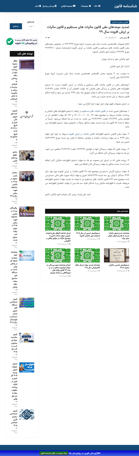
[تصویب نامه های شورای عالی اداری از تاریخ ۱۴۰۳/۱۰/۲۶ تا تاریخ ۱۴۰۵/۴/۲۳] (26, 114)
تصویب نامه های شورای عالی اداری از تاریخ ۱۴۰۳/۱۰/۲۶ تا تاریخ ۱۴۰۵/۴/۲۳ (13, 125)
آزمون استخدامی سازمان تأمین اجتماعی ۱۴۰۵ (13, 418)
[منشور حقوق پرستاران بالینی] (26, 155)
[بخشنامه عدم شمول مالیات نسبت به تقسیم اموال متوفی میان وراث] (116, 223)
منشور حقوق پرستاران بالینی (14, 156)
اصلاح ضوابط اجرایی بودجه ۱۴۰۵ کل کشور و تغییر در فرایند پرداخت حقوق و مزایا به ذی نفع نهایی (14, 381)
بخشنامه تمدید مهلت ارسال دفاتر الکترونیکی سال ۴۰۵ (87, 266)
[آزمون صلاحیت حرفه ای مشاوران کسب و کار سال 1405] (26, 338)
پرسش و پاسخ (49, 6)
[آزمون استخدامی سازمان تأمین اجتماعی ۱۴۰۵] (26, 414)
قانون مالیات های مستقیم (93, 111)
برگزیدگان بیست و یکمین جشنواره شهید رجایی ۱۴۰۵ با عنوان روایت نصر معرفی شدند (13, 224)
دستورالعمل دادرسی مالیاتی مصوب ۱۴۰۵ (119, 266)
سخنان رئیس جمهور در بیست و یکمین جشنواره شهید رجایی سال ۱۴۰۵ (13, 184)
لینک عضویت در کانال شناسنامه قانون (54, 453)
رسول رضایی (123, 37)
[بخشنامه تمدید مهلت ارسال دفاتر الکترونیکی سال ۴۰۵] (87, 255)
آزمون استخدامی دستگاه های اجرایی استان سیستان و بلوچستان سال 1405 (13, 311)
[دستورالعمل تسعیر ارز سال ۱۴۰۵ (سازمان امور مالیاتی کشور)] (87, 223)
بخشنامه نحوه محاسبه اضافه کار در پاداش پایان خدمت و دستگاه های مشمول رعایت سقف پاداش (13, 270)
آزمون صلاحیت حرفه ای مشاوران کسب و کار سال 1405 (14, 343)
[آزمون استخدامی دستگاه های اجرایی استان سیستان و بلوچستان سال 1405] (26, 303)
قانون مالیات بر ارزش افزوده (81, 134)
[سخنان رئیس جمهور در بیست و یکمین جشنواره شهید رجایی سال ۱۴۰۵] (26, 176)
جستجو (30, 22)
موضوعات (85, 6)
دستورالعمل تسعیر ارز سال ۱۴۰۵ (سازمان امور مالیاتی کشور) (88, 234)
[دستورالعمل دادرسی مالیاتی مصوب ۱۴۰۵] (116, 255)
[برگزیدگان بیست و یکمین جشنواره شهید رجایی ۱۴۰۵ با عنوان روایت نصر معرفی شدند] (26, 212)
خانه (96, 6)
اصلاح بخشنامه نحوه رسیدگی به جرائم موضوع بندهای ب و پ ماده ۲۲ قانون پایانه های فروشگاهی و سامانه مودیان (58, 269)
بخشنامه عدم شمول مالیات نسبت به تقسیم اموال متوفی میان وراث (118, 236)
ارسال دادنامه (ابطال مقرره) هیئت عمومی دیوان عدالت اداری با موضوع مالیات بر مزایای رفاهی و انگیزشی (58, 237)
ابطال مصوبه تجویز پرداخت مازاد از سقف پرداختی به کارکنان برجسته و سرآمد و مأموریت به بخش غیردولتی (13, 79)
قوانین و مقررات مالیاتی (120, 22)
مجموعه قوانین (67, 6)
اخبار (37, 6)
